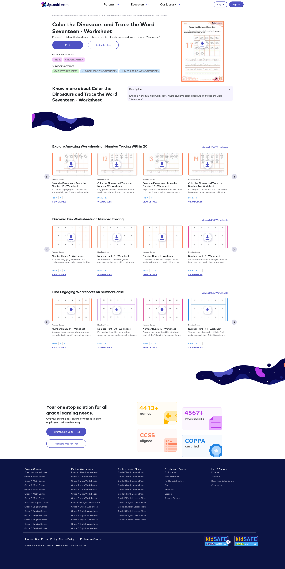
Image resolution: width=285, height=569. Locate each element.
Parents (109, 4)
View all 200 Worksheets (215, 147)
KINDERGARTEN (74, 59)
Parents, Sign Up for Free (66, 431)
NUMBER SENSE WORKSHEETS (99, 71)
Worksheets (71, 15)
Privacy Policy (49, 539)
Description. (135, 89)
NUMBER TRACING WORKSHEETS (140, 71)
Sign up (236, 4)
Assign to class (103, 45)
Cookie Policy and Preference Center (80, 539)
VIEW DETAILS (59, 202)
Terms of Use (32, 539)
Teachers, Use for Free (66, 443)
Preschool (93, 15)
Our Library (168, 4)
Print (67, 45)
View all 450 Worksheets (215, 220)
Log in (220, 4)
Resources (57, 15)
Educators (138, 4)
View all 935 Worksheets (215, 292)
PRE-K (57, 59)
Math (83, 15)
